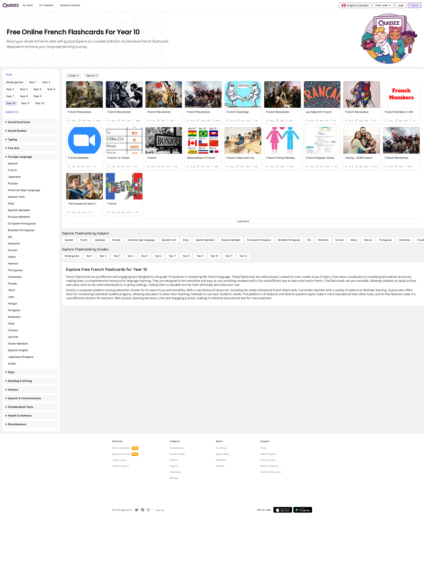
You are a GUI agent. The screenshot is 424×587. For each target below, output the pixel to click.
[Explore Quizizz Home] (11, 5)
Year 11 (25, 103)
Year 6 (51, 89)
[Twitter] (136, 510)
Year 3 (10, 89)
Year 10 (10, 103)
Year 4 (24, 89)
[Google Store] (302, 510)
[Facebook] (142, 510)
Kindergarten (14, 82)
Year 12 (39, 103)
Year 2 (46, 82)
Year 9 (37, 96)
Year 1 (32, 82)
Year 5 (37, 89)
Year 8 (24, 96)
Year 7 (10, 96)
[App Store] (282, 510)
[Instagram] (148, 510)
